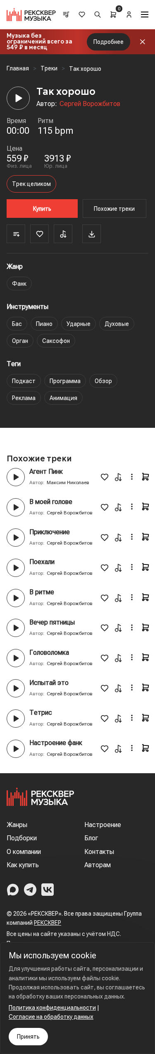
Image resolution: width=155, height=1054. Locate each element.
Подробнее (108, 42)
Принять (28, 1036)
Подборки (22, 838)
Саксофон (56, 341)
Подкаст (24, 381)
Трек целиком (31, 184)
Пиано (44, 324)
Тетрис (40, 712)
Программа (65, 381)
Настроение (102, 825)
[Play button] (16, 477)
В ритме (41, 592)
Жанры (17, 825)
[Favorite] (39, 233)
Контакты (99, 852)
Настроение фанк (55, 743)
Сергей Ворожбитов (90, 104)
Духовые (117, 324)
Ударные (79, 324)
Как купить (23, 865)
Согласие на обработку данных (51, 1016)
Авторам (97, 865)
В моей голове (50, 502)
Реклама (24, 398)
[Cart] (113, 14)
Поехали (42, 562)
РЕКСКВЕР (47, 922)
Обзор (103, 381)
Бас (17, 324)
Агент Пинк (46, 471)
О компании (24, 852)
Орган (20, 341)
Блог (91, 838)
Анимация (63, 398)
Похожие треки (114, 208)
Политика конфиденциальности (52, 1007)
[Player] (18, 98)
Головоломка (49, 652)
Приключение (49, 532)
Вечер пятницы (52, 622)
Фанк (19, 283)
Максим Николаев (68, 482)
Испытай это (49, 683)
